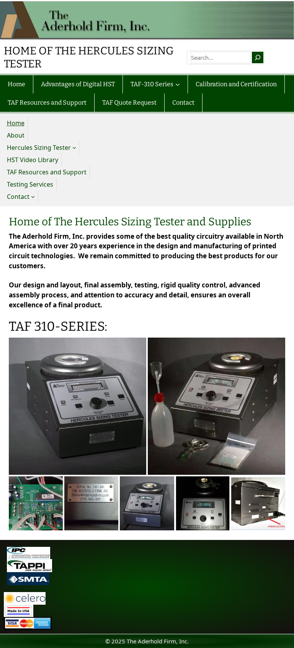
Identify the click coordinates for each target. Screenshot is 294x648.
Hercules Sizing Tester (39, 147)
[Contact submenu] (33, 197)
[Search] (257, 57)
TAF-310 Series (152, 84)
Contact (18, 196)
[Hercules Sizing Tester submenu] (74, 147)
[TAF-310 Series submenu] (177, 84)
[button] (77, 406)
